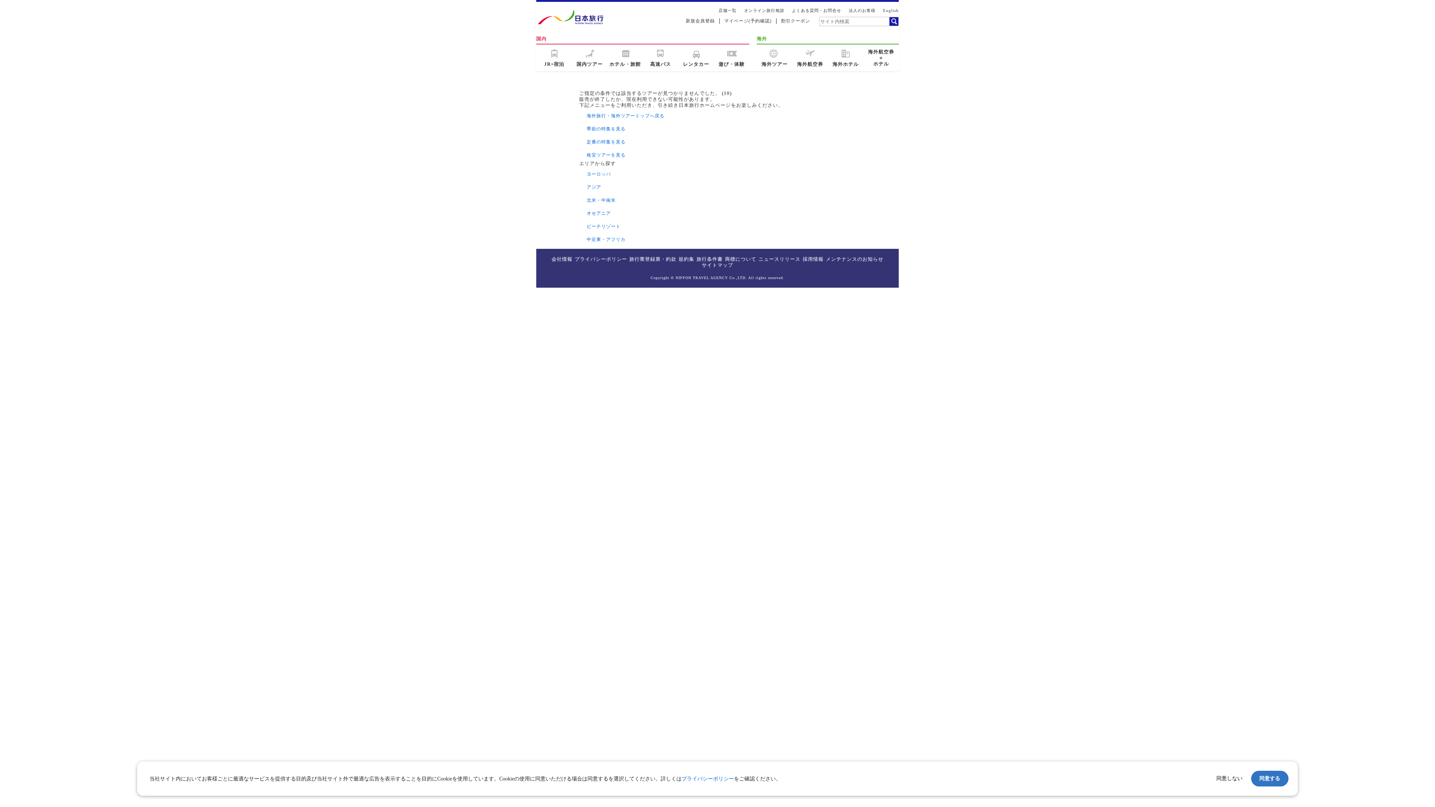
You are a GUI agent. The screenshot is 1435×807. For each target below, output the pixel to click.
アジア (594, 187)
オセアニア (599, 213)
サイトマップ (717, 265)
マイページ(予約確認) (748, 21)
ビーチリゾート (604, 226)
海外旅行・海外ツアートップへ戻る (625, 115)
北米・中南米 (601, 200)
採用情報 (813, 259)
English (891, 10)
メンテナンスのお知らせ (854, 259)
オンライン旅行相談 (764, 10)
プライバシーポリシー (601, 259)
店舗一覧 (728, 10)
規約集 (686, 259)
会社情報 (562, 259)
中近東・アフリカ (606, 239)
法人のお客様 (862, 10)
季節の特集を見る (606, 129)
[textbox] (854, 21)
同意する (1269, 778)
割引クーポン (795, 21)
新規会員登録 (700, 21)
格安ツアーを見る (606, 155)
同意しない (1229, 778)
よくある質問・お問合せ (816, 10)
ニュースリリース (779, 259)
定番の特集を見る (606, 142)
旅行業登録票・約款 (652, 259)
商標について (740, 259)
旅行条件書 (710, 259)
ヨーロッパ (599, 174)
